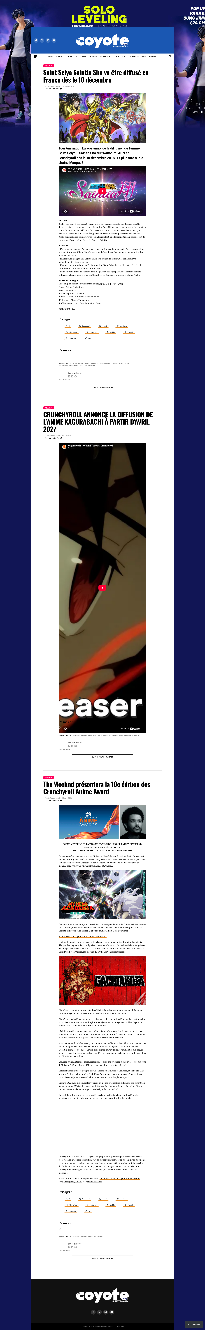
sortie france (125, 735)
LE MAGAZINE (105, 56)
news (116, 364)
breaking (107, 735)
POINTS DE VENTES (138, 56)
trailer (84, 366)
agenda (77, 735)
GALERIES (93, 56)
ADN (75, 364)
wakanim (92, 366)
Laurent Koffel (53, 89)
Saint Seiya (124, 364)
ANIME (50, 56)
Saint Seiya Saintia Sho (69, 366)
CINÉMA (69, 56)
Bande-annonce (95, 735)
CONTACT (153, 56)
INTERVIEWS (81, 56)
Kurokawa (131, 258)
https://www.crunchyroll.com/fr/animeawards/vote (83, 936)
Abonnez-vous (194, 1324)
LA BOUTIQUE (120, 56)
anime (81, 364)
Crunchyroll (105, 364)
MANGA (59, 56)
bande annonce (92, 364)
